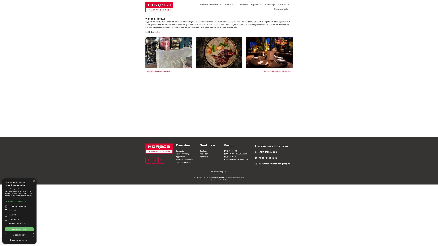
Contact (282, 4)
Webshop (270, 4)
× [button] (34, 181)
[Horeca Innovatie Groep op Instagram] (161, 160)
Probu (225, 180)
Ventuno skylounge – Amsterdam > (278, 71)
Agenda (255, 4)
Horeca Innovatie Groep (162, 4)
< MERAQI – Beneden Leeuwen (157, 71)
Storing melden (281, 9)
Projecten (229, 4)
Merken (244, 4)
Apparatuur (180, 157)
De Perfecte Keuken (209, 4)
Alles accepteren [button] (19, 229)
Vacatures (204, 157)
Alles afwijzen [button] (19, 235)
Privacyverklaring (217, 172)
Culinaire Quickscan (184, 162)
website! (156, 32)
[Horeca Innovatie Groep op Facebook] (148, 160)
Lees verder (18, 198)
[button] (19, 201)
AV (225, 172)
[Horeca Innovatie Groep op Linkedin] (155, 160)
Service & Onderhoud (184, 160)
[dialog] (19, 211)
